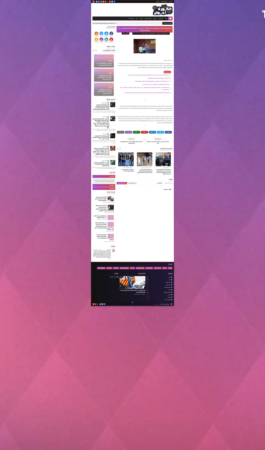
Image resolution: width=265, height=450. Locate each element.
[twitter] (112, 2)
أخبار (145, 33)
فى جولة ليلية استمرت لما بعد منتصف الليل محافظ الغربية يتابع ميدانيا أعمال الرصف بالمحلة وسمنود (148, 75)
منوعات (154, 18)
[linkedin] (101, 2)
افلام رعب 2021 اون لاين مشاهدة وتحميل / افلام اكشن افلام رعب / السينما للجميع (101, 164)
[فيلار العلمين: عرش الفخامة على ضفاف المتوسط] (111, 217)
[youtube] (110, 2)
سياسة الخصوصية (164, 1)
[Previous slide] (96, 50)
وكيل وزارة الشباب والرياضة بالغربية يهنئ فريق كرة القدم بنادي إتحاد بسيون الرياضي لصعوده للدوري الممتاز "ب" (146, 93)
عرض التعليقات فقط (132, 183)
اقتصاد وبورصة (140, 268)
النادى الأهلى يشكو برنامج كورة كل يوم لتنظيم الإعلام (158, 78)
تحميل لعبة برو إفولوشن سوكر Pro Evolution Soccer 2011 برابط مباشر (105, 64)
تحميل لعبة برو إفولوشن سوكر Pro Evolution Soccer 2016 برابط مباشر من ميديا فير (105, 77)
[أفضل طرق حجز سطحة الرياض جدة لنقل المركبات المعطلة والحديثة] (111, 198)
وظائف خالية (131, 18)
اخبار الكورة (157, 268)
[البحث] (93, 2)
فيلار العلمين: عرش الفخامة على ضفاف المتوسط (100, 217)
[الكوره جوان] (163, 9)
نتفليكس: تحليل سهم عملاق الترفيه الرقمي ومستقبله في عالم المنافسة (105, 237)
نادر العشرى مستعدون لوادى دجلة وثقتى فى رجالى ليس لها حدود (156, 84)
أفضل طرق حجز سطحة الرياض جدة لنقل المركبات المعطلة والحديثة (136, 23)
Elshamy (143, 294)
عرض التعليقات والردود (121, 183)
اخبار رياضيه (161, 18)
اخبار (166, 18)
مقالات (141, 18)
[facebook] (114, 2)
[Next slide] (118, 148)
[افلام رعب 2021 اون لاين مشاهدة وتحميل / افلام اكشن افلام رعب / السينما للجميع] (112, 162)
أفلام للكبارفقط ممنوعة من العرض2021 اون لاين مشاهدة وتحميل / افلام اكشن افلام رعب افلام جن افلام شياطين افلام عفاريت (101, 107)
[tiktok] (108, 2)
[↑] (132, 302)
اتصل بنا (158, 1)
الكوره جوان (156, 304)
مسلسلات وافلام (148, 18)
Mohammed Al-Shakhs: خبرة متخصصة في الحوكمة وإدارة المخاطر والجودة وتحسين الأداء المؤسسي (97, 23)
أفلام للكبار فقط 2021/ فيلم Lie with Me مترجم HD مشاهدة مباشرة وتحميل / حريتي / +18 (101, 137)
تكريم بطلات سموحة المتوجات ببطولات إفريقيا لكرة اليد (128, 170)
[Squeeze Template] (171, 304)
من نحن (170, 1)
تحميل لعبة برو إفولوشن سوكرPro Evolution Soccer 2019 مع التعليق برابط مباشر (104, 92)
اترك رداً (109, 258)
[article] (131, 141)
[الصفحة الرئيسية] (170, 18)
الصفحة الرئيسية (151, 33)
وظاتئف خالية (100, 268)
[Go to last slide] (120, 148)
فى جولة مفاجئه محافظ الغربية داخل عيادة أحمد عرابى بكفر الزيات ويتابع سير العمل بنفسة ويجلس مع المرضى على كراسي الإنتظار (163, 172)
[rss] (103, 2)
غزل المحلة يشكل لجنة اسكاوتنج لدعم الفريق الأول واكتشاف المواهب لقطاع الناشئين (152, 81)
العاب (137, 18)
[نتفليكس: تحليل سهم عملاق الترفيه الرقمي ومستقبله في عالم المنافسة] (111, 236)
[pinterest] (105, 2)
